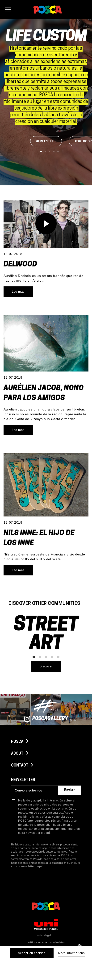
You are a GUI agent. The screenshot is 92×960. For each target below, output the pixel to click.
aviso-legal (44, 935)
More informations (71, 953)
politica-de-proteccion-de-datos (46, 942)
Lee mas (18, 291)
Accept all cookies (31, 953)
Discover (45, 666)
